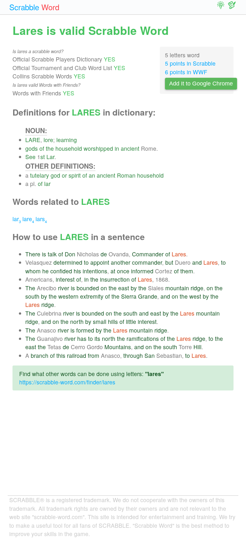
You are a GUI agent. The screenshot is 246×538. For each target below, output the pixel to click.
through (133, 355)
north (77, 321)
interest (65, 279)
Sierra (128, 296)
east (123, 288)
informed (142, 271)
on (104, 288)
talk (52, 254)
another (120, 262)
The (30, 288)
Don (70, 254)
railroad (76, 355)
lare (28, 219)
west (195, 296)
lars (41, 219)
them (186, 271)
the (50, 148)
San (149, 355)
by (134, 288)
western (68, 296)
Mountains (117, 347)
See (30, 157)
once (123, 271)
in (117, 148)
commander (147, 262)
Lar (50, 157)
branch (39, 355)
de (104, 254)
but (169, 262)
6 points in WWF (186, 72)
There (32, 254)
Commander (148, 254)
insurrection (115, 279)
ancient (130, 148)
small (99, 321)
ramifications (143, 338)
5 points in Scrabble (190, 63)
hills (113, 321)
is (44, 254)
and (197, 262)
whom (33, 271)
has (81, 338)
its (97, 338)
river (63, 288)
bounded (88, 288)
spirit (75, 175)
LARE (32, 140)
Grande (147, 296)
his (77, 271)
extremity (91, 296)
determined (67, 262)
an (92, 175)
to (86, 262)
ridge (197, 288)
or (64, 175)
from (93, 355)
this (60, 355)
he (45, 271)
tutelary (39, 175)
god (55, 175)
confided (61, 271)
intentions (95, 271)
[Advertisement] (123, 448)
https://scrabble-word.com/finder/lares (67, 382)
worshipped (98, 148)
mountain (177, 288)
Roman (126, 175)
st (42, 157)
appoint (99, 262)
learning (66, 140)
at (113, 271)
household (68, 148)
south (32, 296)
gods (31, 148)
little (131, 321)
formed (85, 330)
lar (47, 184)
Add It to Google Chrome (201, 83)
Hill (197, 347)
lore (48, 140)
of (41, 148)
